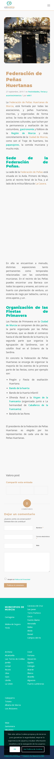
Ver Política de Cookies (33, 749)
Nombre (39, 527)
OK (15, 749)
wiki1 (29, 95)
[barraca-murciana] (27, 41)
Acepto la (19, 579)
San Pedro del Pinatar (15, 712)
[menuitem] (48, 5)
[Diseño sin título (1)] (22, 5)
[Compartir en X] (27, 490)
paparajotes (12, 144)
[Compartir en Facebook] (13, 490)
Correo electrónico (43, 537)
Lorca (7, 620)
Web (37, 545)
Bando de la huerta (19, 388)
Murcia (8, 613)
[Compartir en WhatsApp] (41, 490)
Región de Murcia (23, 133)
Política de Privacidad (22, 579)
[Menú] (48, 5)
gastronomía (27, 129)
